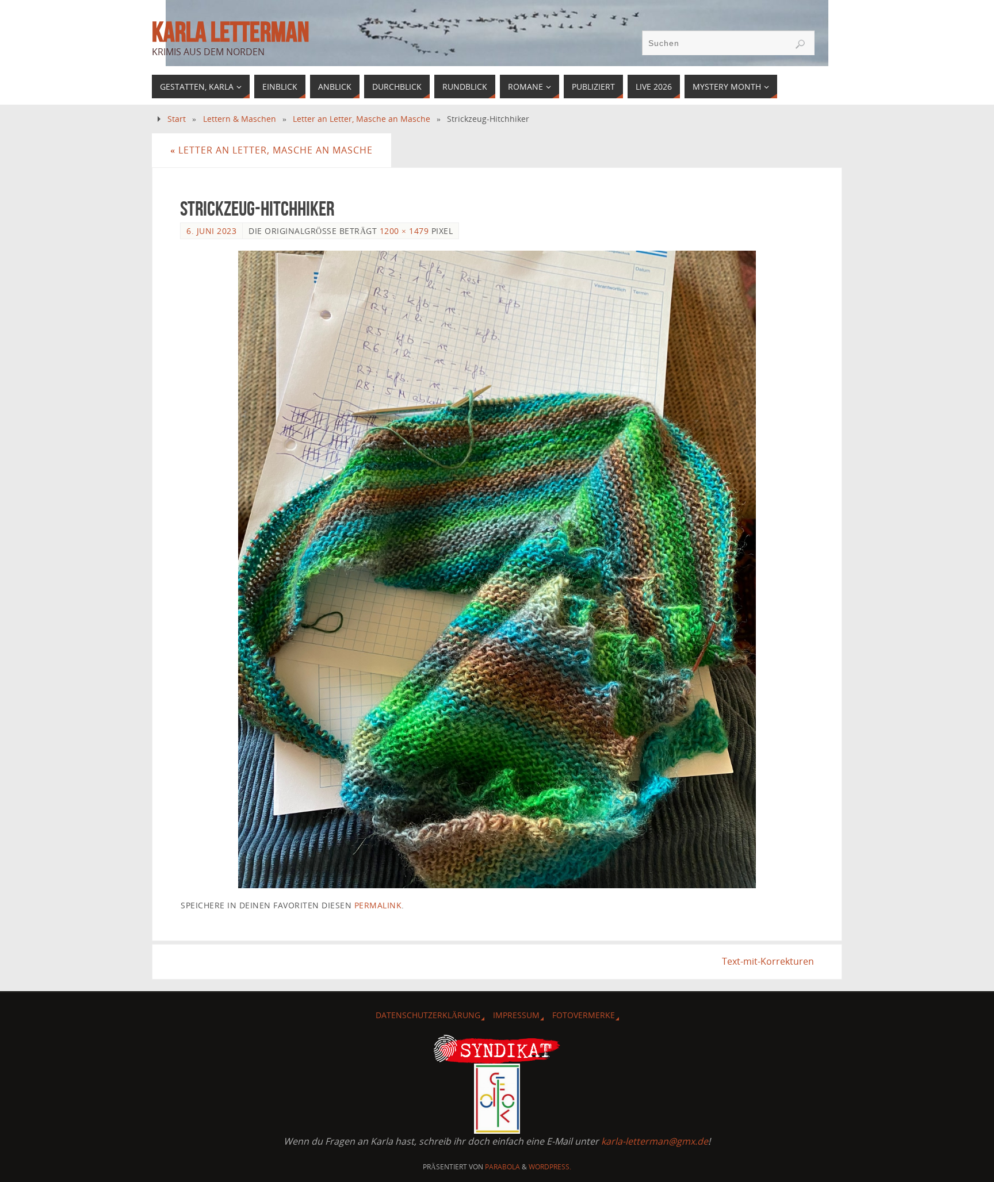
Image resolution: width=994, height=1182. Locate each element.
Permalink (378, 905)
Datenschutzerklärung (428, 1015)
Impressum (516, 1015)
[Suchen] (800, 44)
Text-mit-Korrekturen (768, 961)
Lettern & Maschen (239, 118)
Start (176, 118)
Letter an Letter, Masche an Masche (361, 118)
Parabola (502, 1167)
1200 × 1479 (404, 230)
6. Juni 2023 (211, 230)
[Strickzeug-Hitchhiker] (497, 569)
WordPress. (550, 1167)
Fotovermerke (583, 1015)
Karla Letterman (230, 32)
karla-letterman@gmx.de (654, 1141)
